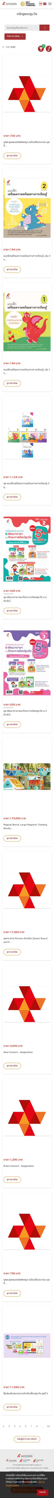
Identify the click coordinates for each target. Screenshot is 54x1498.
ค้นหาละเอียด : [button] (14, 37)
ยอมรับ (42, 1492)
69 (48, 1427)
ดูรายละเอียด (12, 156)
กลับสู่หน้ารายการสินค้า (27, 1439)
